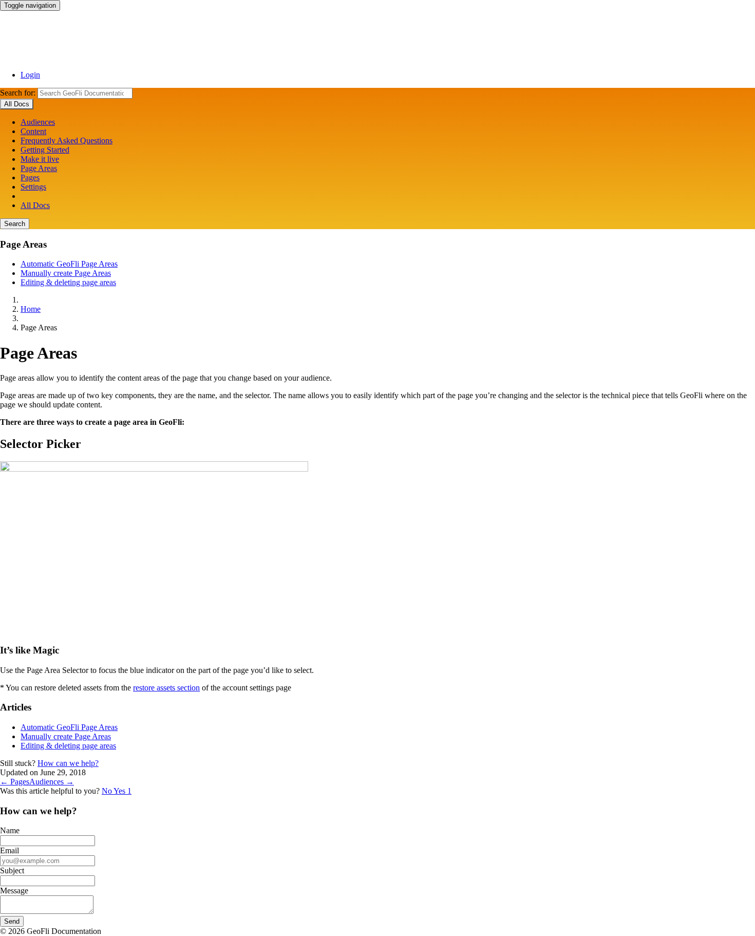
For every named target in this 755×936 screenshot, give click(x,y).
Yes (122, 791)
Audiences (38, 122)
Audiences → (51, 781)
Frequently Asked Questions (66, 140)
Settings (33, 186)
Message (14, 890)
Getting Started (45, 149)
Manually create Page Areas (66, 273)
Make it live (40, 159)
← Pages (14, 781)
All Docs (35, 205)
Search (14, 224)
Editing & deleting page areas (68, 282)
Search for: (17, 92)
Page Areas (39, 168)
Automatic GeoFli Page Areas (69, 263)
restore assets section (166, 687)
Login (30, 74)
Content (33, 131)
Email (9, 850)
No (108, 791)
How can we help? (68, 763)
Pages (30, 177)
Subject (12, 870)
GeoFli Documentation (377, 36)
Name (10, 830)
